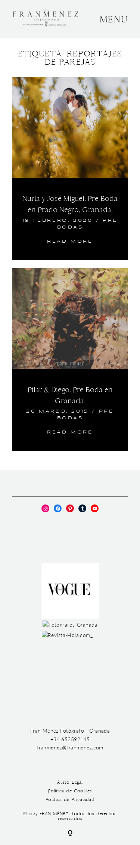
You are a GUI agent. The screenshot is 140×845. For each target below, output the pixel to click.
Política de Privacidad (70, 799)
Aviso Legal (70, 782)
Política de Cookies (70, 791)
